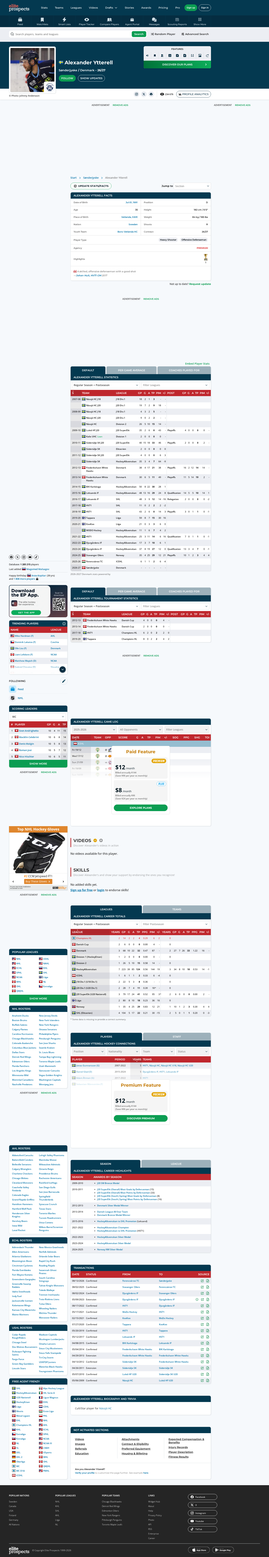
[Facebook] (11, 557)
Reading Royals (47, 1265)
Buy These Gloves (36, 881)
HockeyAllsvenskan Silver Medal (114, 1237)
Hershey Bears (19, 1221)
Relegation (173, 499)
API (149, 1524)
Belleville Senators (21, 1164)
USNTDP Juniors (47, 1362)
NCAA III (47, 1443)
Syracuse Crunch (48, 1204)
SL (17, 1447)
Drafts (109, 7)
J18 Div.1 (120, 399)
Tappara (90, 517)
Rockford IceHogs (48, 1182)
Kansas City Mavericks (24, 1309)
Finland (12, 1515)
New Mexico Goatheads (51, 1247)
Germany (13, 1519)
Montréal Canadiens (22, 1079)
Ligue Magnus (50, 1397)
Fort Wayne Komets (22, 1274)
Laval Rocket (18, 1230)
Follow (67, 78)
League (176, 1163)
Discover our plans (177, 64)
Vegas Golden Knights (50, 1075)
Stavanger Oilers (95, 555)
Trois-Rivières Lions (49, 1299)
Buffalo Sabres (19, 1024)
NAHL (46, 963)
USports (47, 1452)
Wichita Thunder (48, 1313)
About (151, 1506)
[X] (17, 557)
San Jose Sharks (47, 1043)
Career (151, 1538)
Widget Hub (154, 1501)
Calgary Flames (20, 1029)
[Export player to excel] (177, 55)
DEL (18, 1452)
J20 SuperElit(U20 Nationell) (91, 994)
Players (106, 1036)
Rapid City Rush (47, 1261)
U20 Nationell (23, 1397)
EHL (18, 1420)
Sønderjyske (68, 70)
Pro (177, 7)
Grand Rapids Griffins (23, 1199)
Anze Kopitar (38, 575)
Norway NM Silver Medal (110, 1249)
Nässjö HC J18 (93, 399)
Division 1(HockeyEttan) (89, 956)
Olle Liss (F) (21, 648)
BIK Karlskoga (93, 486)
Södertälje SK (93, 449)
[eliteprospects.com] (19, 7)
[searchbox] (78, 34)
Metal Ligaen (23, 1415)
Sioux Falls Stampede (50, 1353)
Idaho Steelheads (21, 1291)
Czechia (55, 642)
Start (73, 177)
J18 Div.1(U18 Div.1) (86, 981)
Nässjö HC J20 (93, 405)
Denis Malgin (26, 743)
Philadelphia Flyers (48, 1034)
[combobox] (78, 34)
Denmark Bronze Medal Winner (113, 1215)
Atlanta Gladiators (21, 1256)
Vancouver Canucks (49, 1070)
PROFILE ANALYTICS (195, 94)
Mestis (19, 1411)
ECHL (19, 968)
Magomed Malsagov (37, 569)
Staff (177, 1036)
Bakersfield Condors (22, 1159)
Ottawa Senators (48, 1029)
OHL (18, 986)
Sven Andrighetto (29, 730)
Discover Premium (141, 1118)
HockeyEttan (23, 1402)
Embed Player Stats (197, 363)
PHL (45, 1415)
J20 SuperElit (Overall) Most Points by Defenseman (123, 1192)
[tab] (88, 370)
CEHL (46, 1406)
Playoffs (171, 430)
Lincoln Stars (19, 1368)
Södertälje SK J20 (95, 442)
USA (11, 1510)
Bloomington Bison (22, 1261)
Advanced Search (197, 34)
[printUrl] (151, 94)
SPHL (19, 972)
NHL (18, 958)
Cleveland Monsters (22, 1182)
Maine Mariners (20, 1314)
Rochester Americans (50, 1178)
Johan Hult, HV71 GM (88, 275)
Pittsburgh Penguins (50, 1038)
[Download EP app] (38, 601)
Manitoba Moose (48, 1159)
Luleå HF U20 (129, 1374)
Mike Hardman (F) (24, 635)
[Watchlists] (154, 55)
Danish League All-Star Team (112, 1211)
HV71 (89, 505)
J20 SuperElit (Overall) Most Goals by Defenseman (123, 1189)
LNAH (46, 1447)
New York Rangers (48, 1024)
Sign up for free (81, 890)
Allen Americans (20, 1251)
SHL (45, 972)
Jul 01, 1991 (132, 202)
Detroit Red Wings (21, 1056)
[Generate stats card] (169, 55)
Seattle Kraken (47, 1047)
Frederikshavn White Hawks (97, 469)
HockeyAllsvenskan (26, 1392)
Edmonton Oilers (21, 1061)
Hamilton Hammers (22, 1204)
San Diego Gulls (47, 1187)
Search (139, 34)
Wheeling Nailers (48, 1308)
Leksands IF (92, 493)
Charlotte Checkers (22, 1173)
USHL (46, 958)
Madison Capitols (48, 1334)
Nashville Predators (22, 1084)
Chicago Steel (19, 1342)
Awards (146, 7)
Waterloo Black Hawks (50, 1366)
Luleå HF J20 (92, 430)
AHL (53, 635)
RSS (150, 1529)
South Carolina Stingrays (47, 1279)
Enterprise (153, 1533)
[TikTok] (36, 557)
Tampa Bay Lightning (50, 1056)
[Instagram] (23, 557)
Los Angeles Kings (21, 1070)
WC (18, 1466)
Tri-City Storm (46, 1357)
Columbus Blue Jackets (24, 1047)
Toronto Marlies (47, 1213)
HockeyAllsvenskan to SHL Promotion (117, 1221)
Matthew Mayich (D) (25, 660)
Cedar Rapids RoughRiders (19, 1336)
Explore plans (141, 807)
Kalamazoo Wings (21, 1305)
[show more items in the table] (62, 669)
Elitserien (121, 449)
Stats (44, 7)
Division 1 (121, 436)
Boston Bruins (19, 1020)
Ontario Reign (46, 1169)
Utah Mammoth (47, 1066)
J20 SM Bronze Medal (108, 1183)
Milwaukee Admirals (49, 1164)
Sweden (133, 224)
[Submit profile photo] (199, 55)
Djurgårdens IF (94, 542)
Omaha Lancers (47, 1343)
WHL (18, 981)
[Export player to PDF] (184, 55)
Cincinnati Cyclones (22, 1265)
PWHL (46, 1470)
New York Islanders (49, 1020)
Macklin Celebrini (29, 737)
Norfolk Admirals (47, 1251)
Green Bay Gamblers (23, 1363)
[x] (144, 94)
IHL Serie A (49, 1392)
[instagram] (136, 94)
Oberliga (20, 1461)
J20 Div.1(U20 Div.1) (86, 988)
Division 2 (121, 424)
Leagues (76, 7)
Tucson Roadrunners (50, 1218)
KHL (45, 968)
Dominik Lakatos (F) (25, 642)
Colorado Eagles (20, 1195)
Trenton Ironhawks (49, 1294)
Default (88, 370)
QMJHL (20, 991)
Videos (93, 7)
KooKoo (90, 524)
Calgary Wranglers (21, 1169)
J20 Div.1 (120, 405)
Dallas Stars (18, 1052)
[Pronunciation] (147, 55)
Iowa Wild (17, 1225)
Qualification (174, 493)
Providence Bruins (48, 1173)
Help (150, 1510)
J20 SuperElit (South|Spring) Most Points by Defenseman (127, 1199)
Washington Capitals (50, 1079)
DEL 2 (19, 1457)
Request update (200, 284)
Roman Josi (25, 750)
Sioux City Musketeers (51, 1348)
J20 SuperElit (122, 430)
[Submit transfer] (207, 55)
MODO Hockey (93, 530)
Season (105, 1163)
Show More (38, 763)
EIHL (45, 1402)
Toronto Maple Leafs (50, 1061)
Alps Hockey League (53, 1388)
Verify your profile (84, 1472)
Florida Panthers (20, 1066)
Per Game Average (131, 370)
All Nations (14, 1524)
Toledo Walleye (47, 1290)
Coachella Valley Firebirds (20, 1189)
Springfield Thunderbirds (46, 1198)
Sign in (205, 7)
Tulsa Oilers (45, 1303)
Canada (12, 1506)
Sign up (191, 7)
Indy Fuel (17, 1296)
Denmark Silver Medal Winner (113, 1205)
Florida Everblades (21, 1270)
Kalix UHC (91, 436)
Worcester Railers (48, 1317)
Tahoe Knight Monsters (51, 1285)
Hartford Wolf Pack (22, 1208)
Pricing (163, 7)
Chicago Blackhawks (23, 1038)
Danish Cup (128, 620)
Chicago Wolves (20, 1178)
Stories (129, 7)
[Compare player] (192, 55)
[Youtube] (30, 557)
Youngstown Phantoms (51, 1371)
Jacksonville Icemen (22, 1300)
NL (44, 981)
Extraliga (48, 986)
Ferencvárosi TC (94, 561)
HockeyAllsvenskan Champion (113, 1227)
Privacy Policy (155, 1515)
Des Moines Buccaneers (24, 1346)
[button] (200, 21)
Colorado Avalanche (22, 1043)
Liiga (45, 977)
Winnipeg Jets (46, 1084)
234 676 (169, 94)
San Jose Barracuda (49, 1191)
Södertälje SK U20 (168, 1374)
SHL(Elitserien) (84, 1012)
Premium (202, 248)
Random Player (165, 34)
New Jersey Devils (48, 1015)
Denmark (87, 70)
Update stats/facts (93, 186)
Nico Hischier (26, 756)
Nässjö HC (91, 424)
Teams (59, 7)
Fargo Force (18, 1359)
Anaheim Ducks (20, 1015)
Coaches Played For (184, 370)
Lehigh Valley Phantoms (51, 1155)
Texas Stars (45, 1208)
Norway (120, 555)
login (100, 890)
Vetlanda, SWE (129, 217)
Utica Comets (46, 1222)
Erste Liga (48, 1411)
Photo (151, 1519)
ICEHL (19, 1475)
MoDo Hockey (129, 1312)
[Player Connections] (162, 55)
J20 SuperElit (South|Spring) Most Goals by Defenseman (126, 1196)
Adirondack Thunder (23, 1247)
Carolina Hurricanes (22, 1034)
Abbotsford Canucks (22, 1155)
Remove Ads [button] (243, 105)
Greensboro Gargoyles (24, 1279)
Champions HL (24, 1425)
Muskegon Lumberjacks (51, 1339)
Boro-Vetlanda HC (127, 231)
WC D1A (20, 1470)
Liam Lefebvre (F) (24, 654)
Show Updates (91, 78)
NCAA (54, 654)
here (145, 1472)
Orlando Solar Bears (49, 1256)
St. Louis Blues (46, 1052)
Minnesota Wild (20, 1075)
